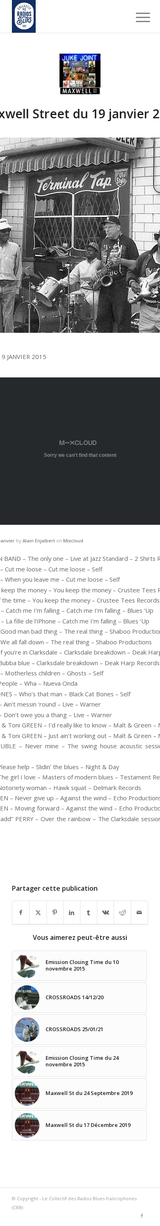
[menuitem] (137, 17)
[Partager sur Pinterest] (55, 912)
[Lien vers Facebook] (142, 1216)
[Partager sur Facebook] (20, 912)
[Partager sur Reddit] (122, 912)
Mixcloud (73, 540)
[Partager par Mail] (139, 912)
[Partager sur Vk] (105, 912)
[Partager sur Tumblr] (88, 912)
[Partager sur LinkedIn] (72, 912)
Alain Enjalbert (39, 540)
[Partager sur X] (38, 912)
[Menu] (137, 17)
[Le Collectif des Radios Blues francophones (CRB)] (66, 16)
